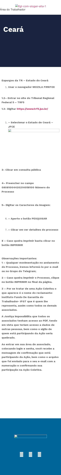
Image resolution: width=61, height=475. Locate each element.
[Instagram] (31, 455)
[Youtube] (39, 455)
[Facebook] (22, 455)
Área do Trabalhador (12, 9)
